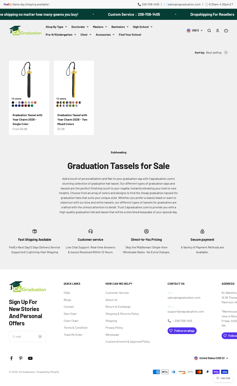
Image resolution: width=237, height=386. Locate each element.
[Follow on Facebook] (11, 358)
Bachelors (118, 26)
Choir (84, 34)
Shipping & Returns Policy (122, 313)
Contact (69, 306)
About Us (111, 299)
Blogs (67, 299)
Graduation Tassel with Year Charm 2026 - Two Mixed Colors (72, 119)
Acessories (103, 34)
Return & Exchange (118, 306)
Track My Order (73, 334)
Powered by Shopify (48, 371)
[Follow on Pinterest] (20, 358)
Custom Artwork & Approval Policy (128, 341)
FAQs (67, 292)
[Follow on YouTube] (30, 358)
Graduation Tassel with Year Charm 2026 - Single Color (27, 119)
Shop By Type (54, 26)
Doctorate (78, 26)
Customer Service (117, 292)
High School (141, 26)
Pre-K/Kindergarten (59, 34)
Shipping (111, 320)
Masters (98, 26)
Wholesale (112, 334)
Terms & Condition (76, 327)
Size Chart (70, 313)
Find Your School (130, 34)
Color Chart (71, 320)
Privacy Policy (114, 327)
